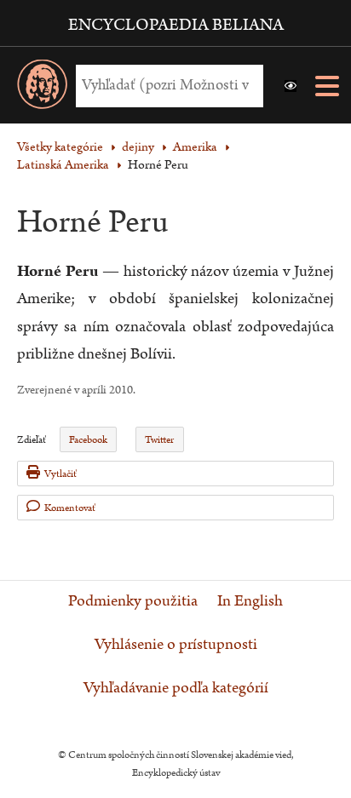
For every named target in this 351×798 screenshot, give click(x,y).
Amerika (195, 147)
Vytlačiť (60, 474)
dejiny (138, 147)
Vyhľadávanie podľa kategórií (175, 688)
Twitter (159, 440)
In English (250, 601)
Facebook (88, 440)
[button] (290, 86)
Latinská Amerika (63, 165)
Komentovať (69, 508)
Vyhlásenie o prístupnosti (176, 645)
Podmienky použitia (133, 601)
